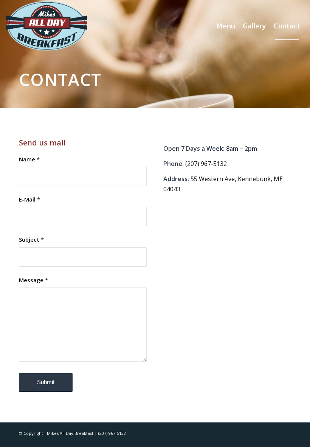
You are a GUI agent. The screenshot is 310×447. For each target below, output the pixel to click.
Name (29, 159)
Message (33, 280)
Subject (31, 239)
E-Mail (29, 199)
